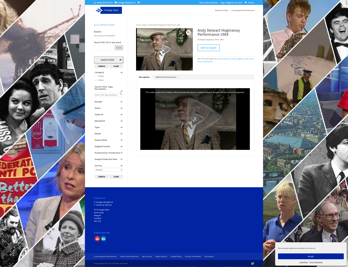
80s (215, 58)
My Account (147, 256)
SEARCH (101, 66)
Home (138, 25)
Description (144, 77)
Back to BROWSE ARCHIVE (104, 25)
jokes (247, 58)
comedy (233, 58)
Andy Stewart (223, 58)
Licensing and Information (243, 10)
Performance (207, 61)
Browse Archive (221, 10)
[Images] (96, 76)
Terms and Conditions (208, 3)
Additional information (166, 77)
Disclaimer (209, 256)
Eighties (240, 58)
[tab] (144, 77)
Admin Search (161, 256)
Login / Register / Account (231, 3)
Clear (116, 66)
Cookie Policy (303, 262)
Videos (144, 25)
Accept (311, 256)
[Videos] (96, 80)
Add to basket (209, 47)
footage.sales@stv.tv (104, 202)
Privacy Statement (316, 262)
